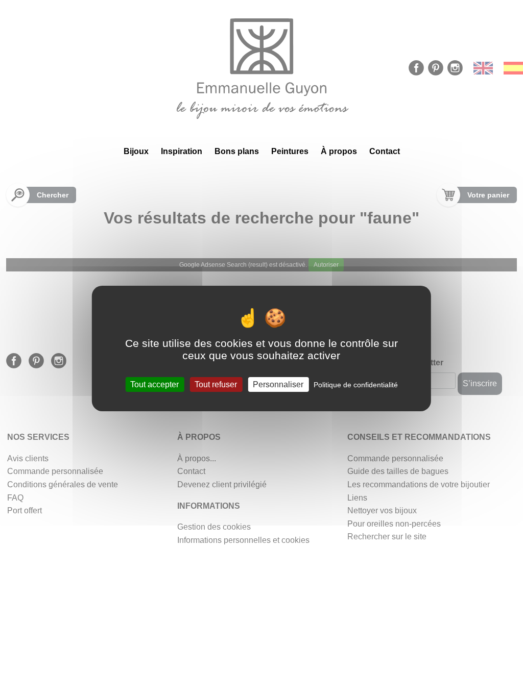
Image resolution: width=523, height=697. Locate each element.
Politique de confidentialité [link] (356, 385)
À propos (339, 151)
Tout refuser (216, 384)
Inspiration (181, 151)
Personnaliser (278, 384)
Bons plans (237, 151)
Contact (384, 151)
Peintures (289, 151)
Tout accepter (154, 384)
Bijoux (136, 151)
